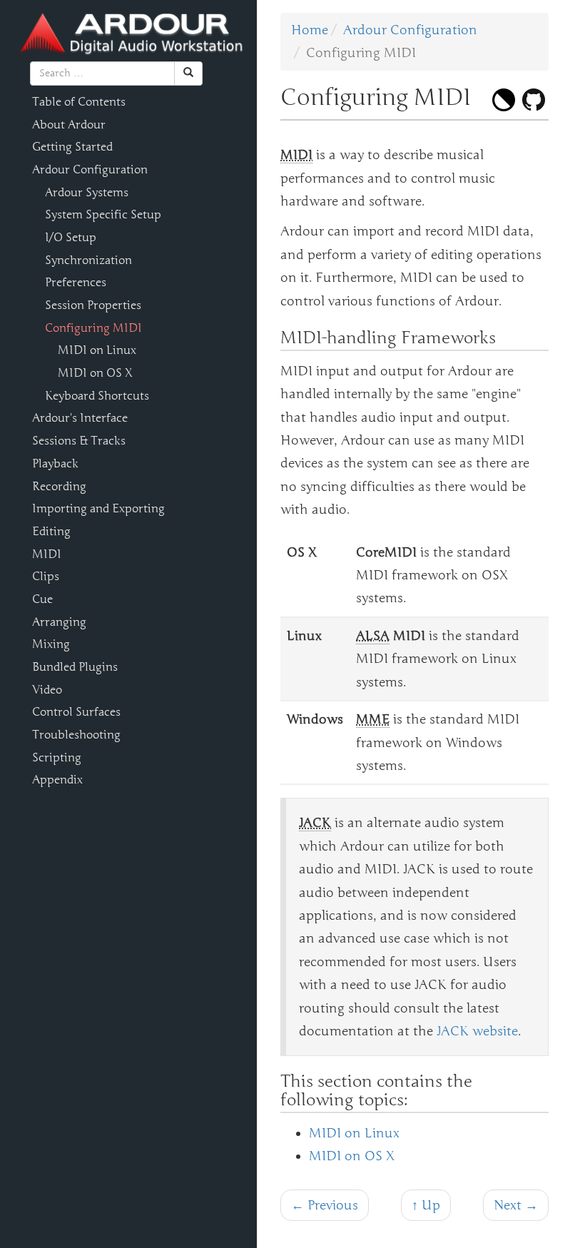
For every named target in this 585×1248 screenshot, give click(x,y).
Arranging (59, 622)
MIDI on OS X (95, 373)
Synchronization (88, 260)
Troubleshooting (76, 735)
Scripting (56, 758)
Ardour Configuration (90, 170)
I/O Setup (70, 237)
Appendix (57, 780)
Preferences (75, 282)
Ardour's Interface (80, 418)
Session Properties (93, 305)
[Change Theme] (503, 99)
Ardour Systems (86, 193)
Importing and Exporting (98, 509)
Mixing (51, 644)
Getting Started (72, 147)
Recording (59, 487)
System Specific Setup (103, 215)
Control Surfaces (76, 712)
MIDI (46, 554)
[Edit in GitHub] (533, 99)
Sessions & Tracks (79, 441)
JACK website (477, 1031)
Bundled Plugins (75, 667)
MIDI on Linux (97, 350)
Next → (516, 1205)
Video (47, 690)
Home (309, 30)
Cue (42, 599)
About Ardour (69, 125)
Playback (55, 464)
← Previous (324, 1205)
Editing (51, 531)
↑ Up (426, 1205)
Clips (45, 576)
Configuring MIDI (93, 328)
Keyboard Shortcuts (97, 396)
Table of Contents (79, 102)
